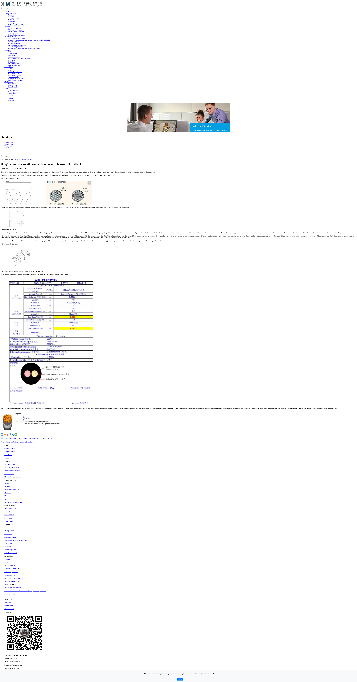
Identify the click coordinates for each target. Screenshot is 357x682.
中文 (2, 8)
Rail (9, 52)
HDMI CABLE (9, 515)
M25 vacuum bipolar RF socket (17, 25)
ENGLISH (7, 8)
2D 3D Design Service (15, 72)
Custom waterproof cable (15, 47)
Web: (6, 668)
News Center (12, 93)
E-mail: (6, 665)
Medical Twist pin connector (16, 35)
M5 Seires (11, 15)
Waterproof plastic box (14, 75)
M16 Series (11, 21)
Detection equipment (14, 65)
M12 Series (11, 20)
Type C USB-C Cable (10, 508)
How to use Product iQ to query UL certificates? (17, 442)
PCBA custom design (14, 43)
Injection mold (12, 85)
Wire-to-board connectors (15, 30)
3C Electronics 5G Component (17, 78)
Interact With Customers (15, 80)
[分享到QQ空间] (5, 434)
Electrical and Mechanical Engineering (19, 58)
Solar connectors (13, 33)
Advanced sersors (13, 42)
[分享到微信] (16, 434)
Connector (11, 68)
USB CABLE (8, 512)
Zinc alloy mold (12, 87)
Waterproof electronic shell (16, 73)
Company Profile (13, 90)
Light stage (11, 62)
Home (16, 159)
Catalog (10, 95)
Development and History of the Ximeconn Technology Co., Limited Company (26, 438)
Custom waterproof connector (17, 45)
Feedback (11, 100)
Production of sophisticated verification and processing (24, 48)
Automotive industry (14, 57)
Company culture (13, 92)
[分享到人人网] (13, 434)
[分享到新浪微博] (8, 434)
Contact (10, 98)
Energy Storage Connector (16, 31)
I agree (180, 679)
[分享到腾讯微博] (10, 434)
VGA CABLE (8, 521)
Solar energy (12, 55)
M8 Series (11, 16)
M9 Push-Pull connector (15, 18)
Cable (10, 70)
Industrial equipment (14, 63)
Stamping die (12, 83)
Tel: (5, 658)
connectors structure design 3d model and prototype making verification (29, 40)
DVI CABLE (8, 518)
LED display (12, 60)
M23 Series (11, 23)
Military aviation (13, 53)
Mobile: (6, 662)
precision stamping (13, 77)
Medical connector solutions (16, 38)
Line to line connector (14, 28)
